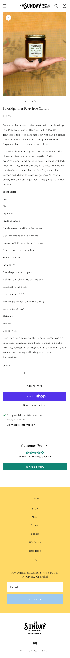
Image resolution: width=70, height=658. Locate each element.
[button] (5, 6)
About (35, 516)
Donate (35, 533)
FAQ (35, 559)
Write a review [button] (35, 466)
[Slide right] (43, 101)
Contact (35, 525)
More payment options (34, 405)
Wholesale (35, 542)
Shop (35, 508)
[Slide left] (26, 101)
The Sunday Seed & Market (38, 651)
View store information (21, 424)
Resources (35, 550)
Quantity (7, 365)
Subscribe (35, 599)
